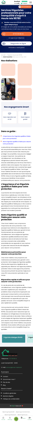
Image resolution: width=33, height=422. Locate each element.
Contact (5, 376)
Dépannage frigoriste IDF (8, 412)
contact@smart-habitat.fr (14, 367)
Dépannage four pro (22, 414)
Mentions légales (8, 396)
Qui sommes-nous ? (9, 379)
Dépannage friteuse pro (10, 414)
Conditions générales (9, 393)
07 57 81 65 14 (18, 34)
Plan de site (6, 382)
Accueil (3, 55)
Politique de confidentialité (11, 399)
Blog (4, 385)
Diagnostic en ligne (18, 43)
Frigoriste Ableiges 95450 (13, 337)
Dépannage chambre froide (23, 412)
